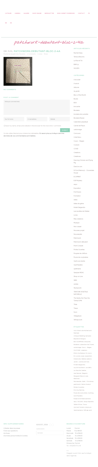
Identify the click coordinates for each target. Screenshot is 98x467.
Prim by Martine (79, 390)
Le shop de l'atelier (80, 370)
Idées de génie (79, 203)
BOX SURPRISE (79, 341)
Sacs (75, 401)
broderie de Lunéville (81, 114)
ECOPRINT (77, 177)
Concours (77, 133)
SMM (75, 280)
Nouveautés (78, 234)
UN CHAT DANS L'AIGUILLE (82, 407)
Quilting (91, 393)
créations (84, 350)
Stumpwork (77, 288)
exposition (88, 356)
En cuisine (77, 356)
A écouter (77, 80)
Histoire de (77, 359)
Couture (76, 145)
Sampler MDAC (79, 272)
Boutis (76, 99)
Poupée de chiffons (80, 253)
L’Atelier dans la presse (12, 428)
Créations (77, 152)
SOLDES (76, 68)
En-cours (89, 353)
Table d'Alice (78, 404)
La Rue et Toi (78, 60)
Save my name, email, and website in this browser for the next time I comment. (33, 126)
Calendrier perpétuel (81, 122)
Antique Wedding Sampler (82, 336)
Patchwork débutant (81, 242)
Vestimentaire (78, 410)
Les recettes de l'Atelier (81, 211)
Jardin (76, 361)
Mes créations (78, 219)
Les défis (88, 367)
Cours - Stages (86, 347)
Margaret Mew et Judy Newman (81, 377)
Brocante (87, 341)
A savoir (76, 83)
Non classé (77, 226)
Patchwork (77, 238)
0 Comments (31, 54)
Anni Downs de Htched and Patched (83, 332)
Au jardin (77, 91)
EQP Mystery (78, 180)
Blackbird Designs (80, 338)
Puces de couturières (81, 257)
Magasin (84, 373)
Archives (7, 433)
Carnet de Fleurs (79, 126)
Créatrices (77, 156)
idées (75, 200)
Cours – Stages (79, 141)
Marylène (22, 54)
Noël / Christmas (88, 381)
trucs (75, 312)
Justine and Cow (84, 361)
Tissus (76, 308)
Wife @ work (78, 320)
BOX (75, 103)
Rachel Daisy (78, 53)
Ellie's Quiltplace (79, 353)
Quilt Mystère (78, 265)
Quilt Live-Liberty (79, 261)
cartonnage (78, 129)
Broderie (77, 110)
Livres (76, 215)
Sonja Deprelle (89, 401)
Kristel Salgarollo (79, 207)
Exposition (77, 188)
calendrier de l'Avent (87, 344)
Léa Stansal (77, 373)
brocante (77, 106)
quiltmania (77, 269)
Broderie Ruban (79, 118)
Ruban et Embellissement (82, 398)
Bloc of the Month (80, 95)
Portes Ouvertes (79, 249)
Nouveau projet (79, 230)
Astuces (76, 87)
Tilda (75, 304)
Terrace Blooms (79, 57)
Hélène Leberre (86, 359)
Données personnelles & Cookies (16, 436)
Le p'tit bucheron (79, 367)
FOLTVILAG (77, 192)
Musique (76, 223)
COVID (76, 149)
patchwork (77, 384)
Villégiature (77, 316)
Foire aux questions (11, 431)
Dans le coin (78, 166)
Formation (77, 196)
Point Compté (78, 246)
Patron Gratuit (86, 384)
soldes (76, 284)
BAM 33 (76, 64)
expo (75, 184)
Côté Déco (77, 137)
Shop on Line (78, 276)
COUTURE (77, 350)
